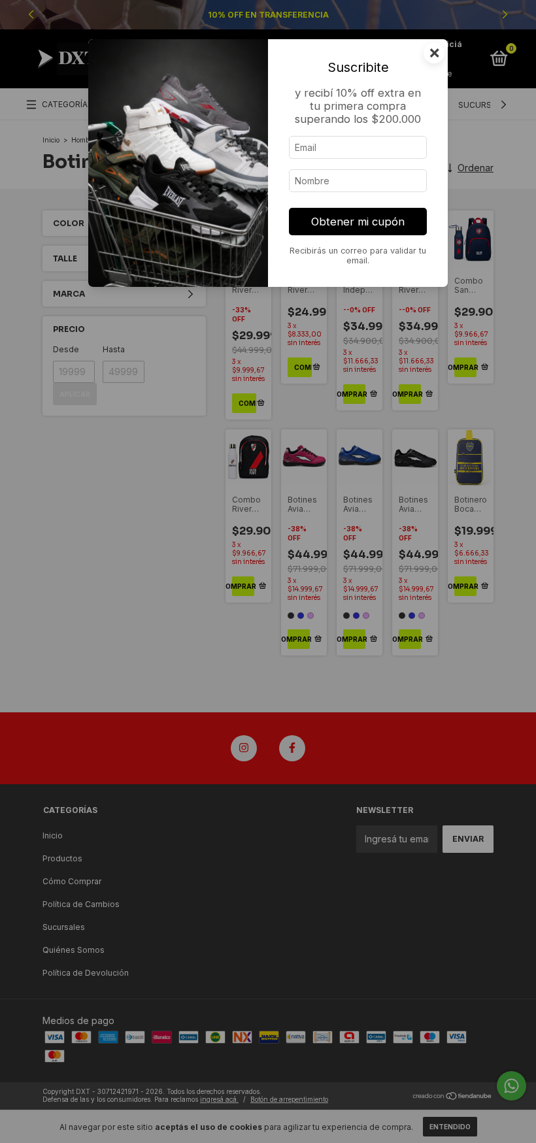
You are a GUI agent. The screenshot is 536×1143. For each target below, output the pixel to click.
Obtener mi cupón (358, 221)
